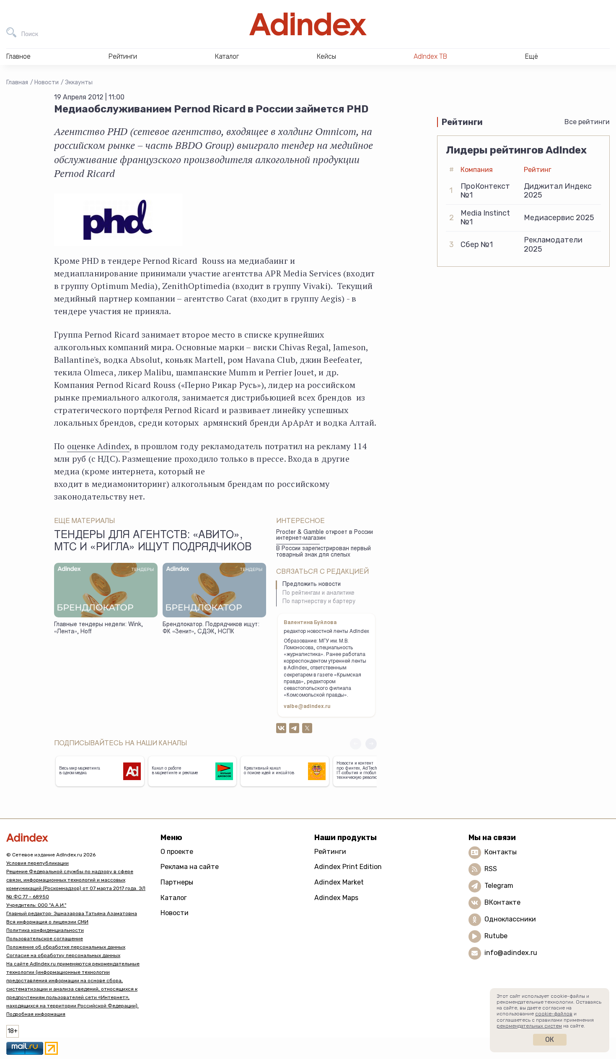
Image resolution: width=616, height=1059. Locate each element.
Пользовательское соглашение (44, 939)
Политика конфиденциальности (45, 930)
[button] (371, 743)
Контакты (500, 852)
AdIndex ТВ (430, 56)
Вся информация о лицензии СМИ (47, 922)
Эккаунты (79, 82)
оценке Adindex (98, 446)
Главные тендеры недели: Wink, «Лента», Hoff (98, 628)
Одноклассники (510, 919)
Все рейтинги (587, 122)
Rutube (495, 936)
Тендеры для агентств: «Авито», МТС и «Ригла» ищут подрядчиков (152, 542)
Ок (549, 1039)
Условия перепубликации (37, 863)
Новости (46, 82)
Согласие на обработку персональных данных (63, 955)
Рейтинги (330, 852)
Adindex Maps (336, 898)
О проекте (176, 852)
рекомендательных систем (529, 1026)
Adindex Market (339, 882)
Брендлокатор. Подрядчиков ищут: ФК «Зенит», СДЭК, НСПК (211, 628)
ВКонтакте (502, 902)
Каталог (173, 898)
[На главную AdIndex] (308, 24)
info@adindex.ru (510, 953)
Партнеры (176, 882)
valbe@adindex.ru (307, 706)
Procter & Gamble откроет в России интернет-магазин (324, 536)
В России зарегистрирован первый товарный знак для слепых (323, 552)
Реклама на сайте (189, 867)
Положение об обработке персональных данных (65, 947)
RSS (490, 869)
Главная (17, 82)
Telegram (498, 886)
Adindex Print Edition (348, 867)
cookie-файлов (553, 1014)
